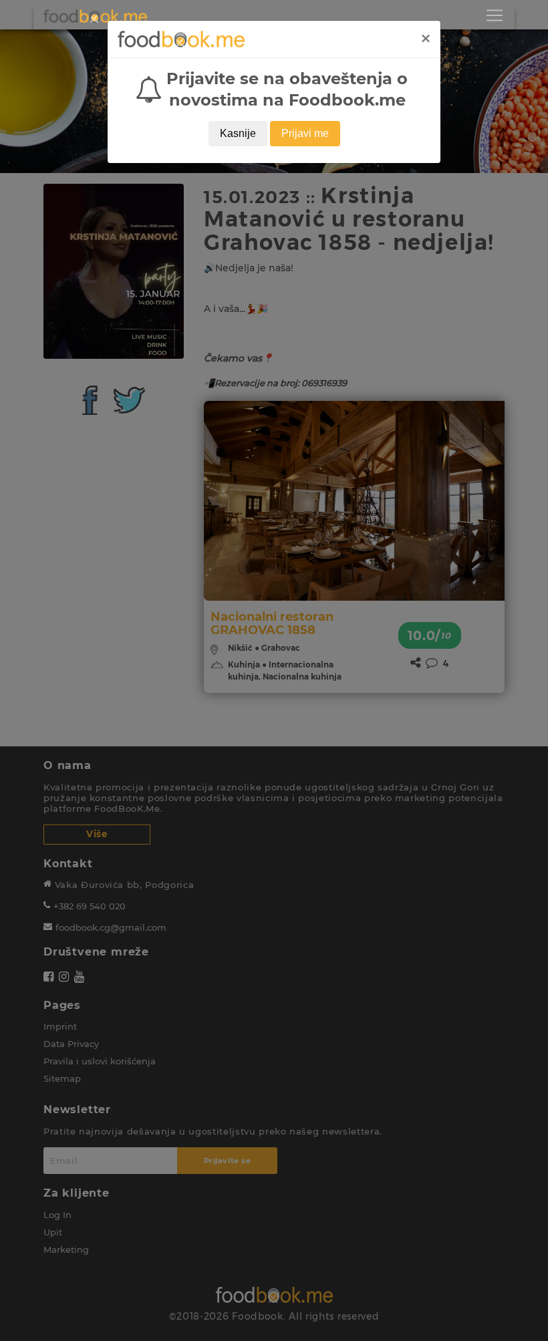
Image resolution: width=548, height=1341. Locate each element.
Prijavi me (305, 133)
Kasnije (238, 133)
